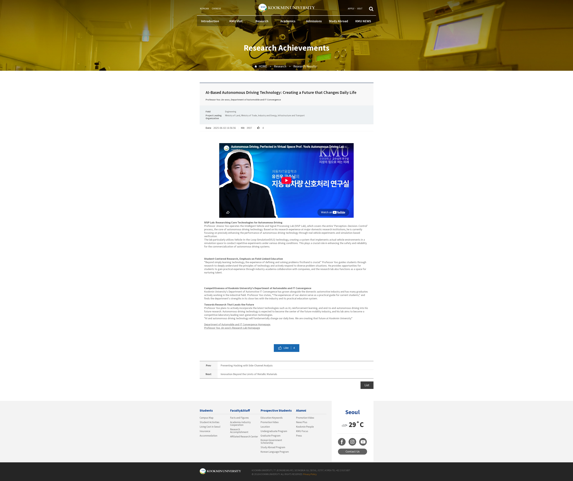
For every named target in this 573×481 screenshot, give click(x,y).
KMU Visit (236, 21)
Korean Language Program (275, 451)
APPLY (351, 8)
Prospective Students (276, 410)
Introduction (210, 21)
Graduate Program (270, 435)
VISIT (360, 8)
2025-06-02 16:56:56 (224, 128)
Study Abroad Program (273, 447)
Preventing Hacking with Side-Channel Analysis (247, 365)
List (367, 385)
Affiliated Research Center (244, 436)
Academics (287, 21)
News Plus (301, 422)
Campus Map (206, 417)
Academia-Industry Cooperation (240, 424)
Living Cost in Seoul (210, 426)
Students (206, 410)
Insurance (205, 431)
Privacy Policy (310, 474)
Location (265, 426)
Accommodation (208, 435)
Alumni (301, 410)
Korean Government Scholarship (271, 441)
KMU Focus (302, 431)
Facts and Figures (239, 417)
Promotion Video (270, 422)
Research (261, 21)
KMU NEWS (363, 21)
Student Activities (209, 422)
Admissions (314, 21)
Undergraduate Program (274, 431)
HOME (263, 66)
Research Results (304, 66)
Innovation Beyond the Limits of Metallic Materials (249, 374)
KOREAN (204, 8)
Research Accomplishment (239, 431)
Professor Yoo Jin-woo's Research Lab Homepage (232, 328)
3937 (249, 128)
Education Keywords (272, 417)
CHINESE (216, 8)
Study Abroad (338, 21)
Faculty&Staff (240, 410)
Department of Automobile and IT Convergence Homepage (237, 324)
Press (299, 435)
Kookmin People (305, 426)
